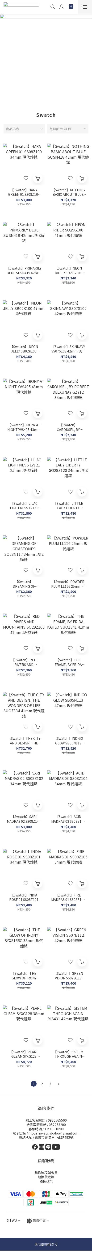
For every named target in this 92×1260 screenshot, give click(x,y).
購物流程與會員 (46, 1172)
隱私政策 (46, 1181)
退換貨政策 (46, 1176)
